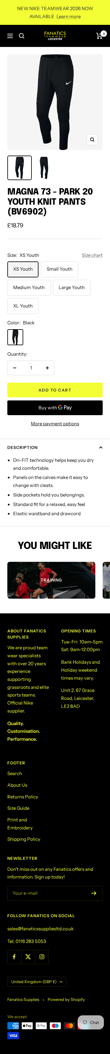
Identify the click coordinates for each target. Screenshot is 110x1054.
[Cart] (99, 36)
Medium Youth (29, 287)
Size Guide (18, 808)
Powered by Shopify (66, 999)
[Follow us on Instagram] (42, 957)
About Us (17, 785)
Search (14, 773)
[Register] (94, 893)
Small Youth (59, 269)
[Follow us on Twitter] (28, 957)
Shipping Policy (23, 839)
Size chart (92, 255)
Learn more (69, 16)
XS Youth (23, 269)
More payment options (55, 424)
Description (22, 447)
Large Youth (72, 287)
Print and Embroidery (20, 824)
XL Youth (23, 306)
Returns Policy (22, 797)
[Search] (21, 36)
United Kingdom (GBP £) (34, 981)
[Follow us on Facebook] (14, 957)
